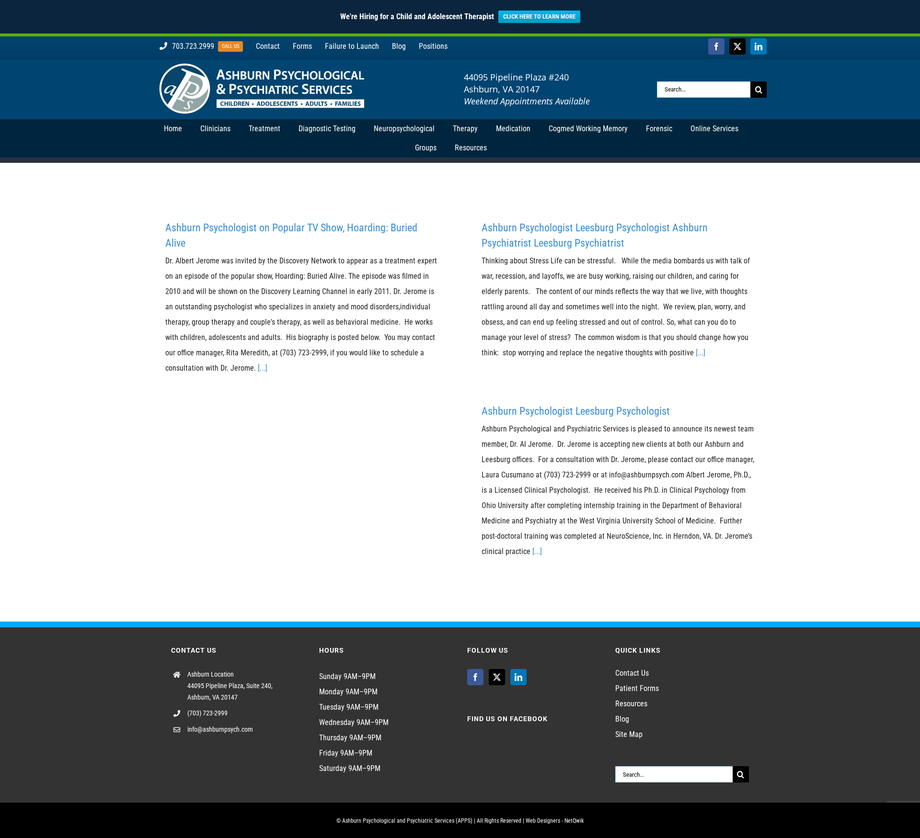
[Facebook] (475, 677)
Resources (631, 703)
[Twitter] (497, 677)
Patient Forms (637, 688)
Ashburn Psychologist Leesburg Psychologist (576, 411)
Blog (622, 719)
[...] (262, 368)
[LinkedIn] (518, 677)
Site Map (629, 734)
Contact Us (632, 673)
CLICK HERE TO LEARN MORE (539, 16)
